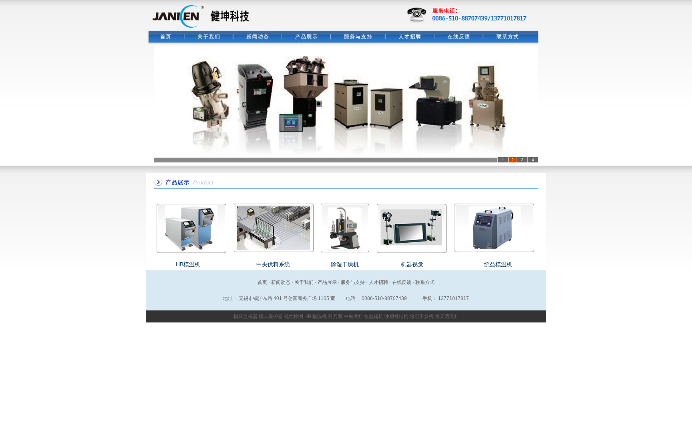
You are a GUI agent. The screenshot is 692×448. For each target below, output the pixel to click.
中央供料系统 (273, 264)
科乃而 (335, 316)
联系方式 (425, 282)
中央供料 (353, 316)
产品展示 (327, 282)
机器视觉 (412, 264)
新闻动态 (280, 282)
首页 (262, 282)
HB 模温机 (315, 316)
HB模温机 (188, 264)
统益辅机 (373, 316)
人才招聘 (378, 282)
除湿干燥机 (345, 264)
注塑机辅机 (396, 316)
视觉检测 (293, 316)
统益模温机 (498, 264)
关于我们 (304, 282)
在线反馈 (401, 282)
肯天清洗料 (447, 316)
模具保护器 (271, 316)
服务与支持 (353, 282)
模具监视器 (245, 316)
